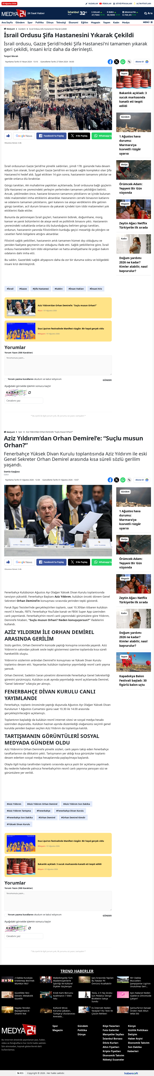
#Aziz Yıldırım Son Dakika (76, 804)
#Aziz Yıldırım (14, 804)
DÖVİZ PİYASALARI (124, 3)
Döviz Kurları (110, 1042)
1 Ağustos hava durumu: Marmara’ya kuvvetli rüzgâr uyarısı (130, 145)
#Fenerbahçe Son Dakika (20, 817)
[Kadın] (133, 243)
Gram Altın (130, 12)
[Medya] (133, 169)
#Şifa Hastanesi (41, 288)
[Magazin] (133, 209)
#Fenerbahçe (43, 810)
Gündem (20, 22)
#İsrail (10, 288)
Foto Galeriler (111, 1030)
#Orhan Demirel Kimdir (73, 817)
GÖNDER (107, 380)
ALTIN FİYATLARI (143, 3)
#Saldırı (59, 288)
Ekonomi (73, 22)
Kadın (116, 22)
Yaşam (106, 22)
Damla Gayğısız (12, 471)
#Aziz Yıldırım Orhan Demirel (42, 804)
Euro (111, 12)
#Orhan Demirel (47, 817)
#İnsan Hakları (76, 288)
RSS (21, 1073)
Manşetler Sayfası (113, 1034)
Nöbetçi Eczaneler (113, 1059)
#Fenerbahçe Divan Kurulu (70, 810)
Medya (125, 22)
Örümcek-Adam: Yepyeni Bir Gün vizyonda (130, 188)
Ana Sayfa (7, 22)
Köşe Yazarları (111, 1026)
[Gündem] (133, 122)
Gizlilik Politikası (138, 1030)
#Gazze (23, 288)
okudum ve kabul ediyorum (35, 379)
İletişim (132, 1034)
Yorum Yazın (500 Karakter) (19, 352)
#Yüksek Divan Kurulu (18, 824)
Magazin (95, 22)
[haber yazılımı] (131, 1073)
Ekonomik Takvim (113, 1055)
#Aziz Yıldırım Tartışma (19, 810)
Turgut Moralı (11, 56)
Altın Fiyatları (111, 1047)
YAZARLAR (93, 3)
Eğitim (84, 22)
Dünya (49, 22)
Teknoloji (61, 22)
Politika (39, 22)
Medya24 (10, 29)
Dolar (96, 12)
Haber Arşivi (135, 1038)
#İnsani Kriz (96, 288)
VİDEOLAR (106, 3)
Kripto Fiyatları (112, 1051)
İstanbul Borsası (112, 1038)
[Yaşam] (133, 78)
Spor (30, 22)
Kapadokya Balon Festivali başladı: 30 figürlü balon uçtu (133, 680)
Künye (132, 1026)
